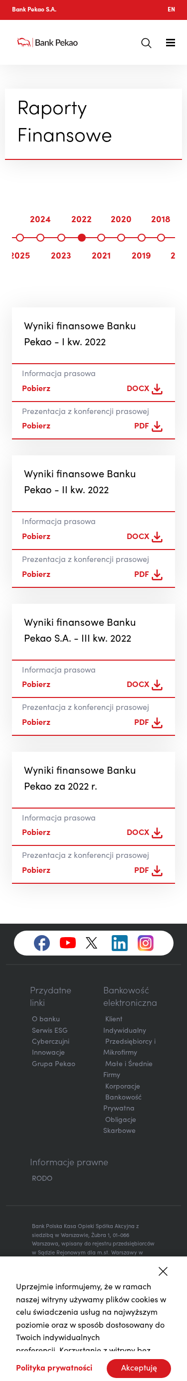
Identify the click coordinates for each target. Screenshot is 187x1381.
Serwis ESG (50, 1031)
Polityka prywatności (54, 1369)
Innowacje (48, 1053)
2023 (61, 256)
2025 (19, 256)
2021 (101, 256)
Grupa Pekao (53, 1064)
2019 (141, 256)
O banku (46, 1019)
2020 (121, 220)
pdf (141, 426)
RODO (42, 1179)
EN (171, 10)
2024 (40, 220)
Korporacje (122, 1087)
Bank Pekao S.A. (34, 10)
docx (138, 389)
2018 (161, 220)
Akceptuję (139, 1369)
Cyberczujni (50, 1042)
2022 (81, 220)
